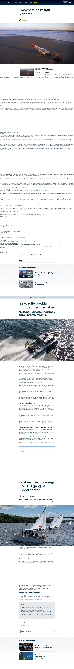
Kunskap (25, 2)
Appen (30, 2)
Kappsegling (22, 625)
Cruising (21, 254)
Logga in (65, 2)
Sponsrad (22, 451)
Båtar (16, 2)
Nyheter (35, 2)
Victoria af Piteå (39, 254)
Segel (32, 254)
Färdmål (20, 2)
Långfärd (27, 254)
